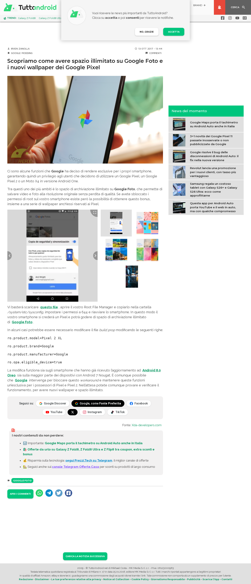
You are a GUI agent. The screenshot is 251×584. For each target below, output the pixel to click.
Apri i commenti (20, 493)
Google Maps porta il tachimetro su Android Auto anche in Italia (94, 443)
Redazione (26, 579)
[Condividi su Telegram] (49, 493)
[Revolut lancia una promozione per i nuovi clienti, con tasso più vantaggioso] (180, 171)
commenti (155, 53)
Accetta (174, 31)
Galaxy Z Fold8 (27, 18)
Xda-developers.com (147, 425)
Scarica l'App (210, 579)
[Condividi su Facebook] (68, 493)
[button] (199, 5)
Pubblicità (193, 579)
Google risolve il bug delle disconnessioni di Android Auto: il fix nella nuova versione (214, 156)
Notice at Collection (116, 579)
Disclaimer (42, 579)
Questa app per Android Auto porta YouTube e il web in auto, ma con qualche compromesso (213, 207)
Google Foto (22, 480)
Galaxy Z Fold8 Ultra (50, 18)
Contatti (226, 579)
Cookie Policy (140, 579)
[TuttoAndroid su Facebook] (222, 18)
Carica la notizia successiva (85, 556)
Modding (27, 53)
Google (16, 53)
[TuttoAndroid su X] (73, 412)
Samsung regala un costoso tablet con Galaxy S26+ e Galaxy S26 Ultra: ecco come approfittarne (213, 189)
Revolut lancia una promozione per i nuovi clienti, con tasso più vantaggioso (213, 172)
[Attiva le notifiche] (219, 7)
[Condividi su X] (58, 493)
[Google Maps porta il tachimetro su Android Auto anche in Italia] (180, 124)
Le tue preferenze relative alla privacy (76, 579)
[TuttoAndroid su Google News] (244, 18)
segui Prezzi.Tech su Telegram (88, 460)
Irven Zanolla (20, 48)
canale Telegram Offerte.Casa (75, 467)
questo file (49, 307)
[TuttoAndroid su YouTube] (236, 18)
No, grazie (147, 31)
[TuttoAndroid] (30, 7)
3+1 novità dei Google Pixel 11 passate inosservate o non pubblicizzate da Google (211, 140)
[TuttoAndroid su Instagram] (229, 18)
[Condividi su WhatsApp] (39, 493)
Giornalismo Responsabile (168, 579)
